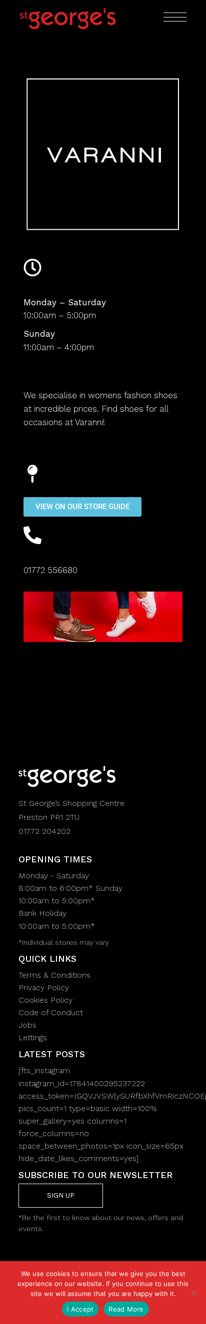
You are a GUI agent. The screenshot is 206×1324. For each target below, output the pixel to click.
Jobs (27, 1025)
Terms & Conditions (54, 975)
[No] (193, 1293)
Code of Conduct (50, 1012)
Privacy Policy (43, 987)
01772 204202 (44, 831)
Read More (126, 1309)
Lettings (32, 1037)
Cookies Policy (45, 1000)
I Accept (80, 1309)
